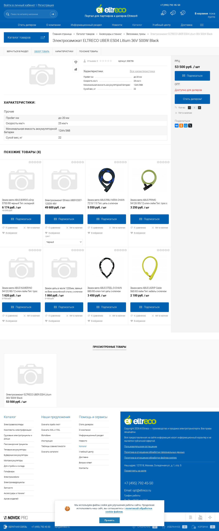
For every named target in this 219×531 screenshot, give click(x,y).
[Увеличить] (42, 75)
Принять (109, 520)
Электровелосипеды (14, 424)
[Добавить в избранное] (76, 62)
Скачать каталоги (49, 452)
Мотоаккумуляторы (13, 460)
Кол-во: (182, 107)
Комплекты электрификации (17, 430)
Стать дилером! (192, 99)
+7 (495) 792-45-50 (170, 4)
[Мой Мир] (186, 125)
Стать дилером (27, 24)
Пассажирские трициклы (16, 444)
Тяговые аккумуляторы (15, 449)
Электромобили (11, 477)
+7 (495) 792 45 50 (41, 527)
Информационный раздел (86, 24)
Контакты (83, 468)
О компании (53, 24)
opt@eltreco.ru (142, 490)
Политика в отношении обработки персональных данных (154, 452)
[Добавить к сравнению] (76, 69)
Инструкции (47, 441)
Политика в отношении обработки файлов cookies (150, 457)
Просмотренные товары (109, 347)
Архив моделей (11, 498)
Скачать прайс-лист (50, 424)
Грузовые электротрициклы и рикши (18, 437)
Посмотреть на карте (135, 470)
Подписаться (23, 219)
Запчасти (8, 488)
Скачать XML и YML (50, 430)
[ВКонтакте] (177, 125)
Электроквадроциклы (14, 482)
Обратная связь (17, 527)
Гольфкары (9, 471)
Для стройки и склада (14, 466)
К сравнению (12, 227)
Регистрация (46, 5)
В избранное (11, 232)
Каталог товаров (19, 37)
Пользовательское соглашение (140, 446)
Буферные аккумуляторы (16, 455)
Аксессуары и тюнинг (14, 493)
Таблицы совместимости (53, 446)
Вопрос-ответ (85, 462)
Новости (117, 24)
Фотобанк (46, 435)
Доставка (186, 24)
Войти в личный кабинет (19, 5)
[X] (190, 125)
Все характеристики (142, 71)
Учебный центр (161, 24)
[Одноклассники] (181, 125)
